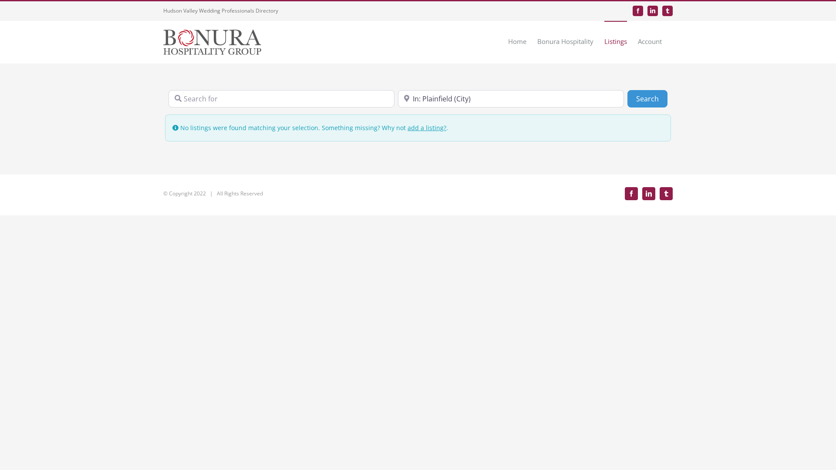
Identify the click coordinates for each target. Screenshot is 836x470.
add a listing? (427, 128)
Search (651, 99)
